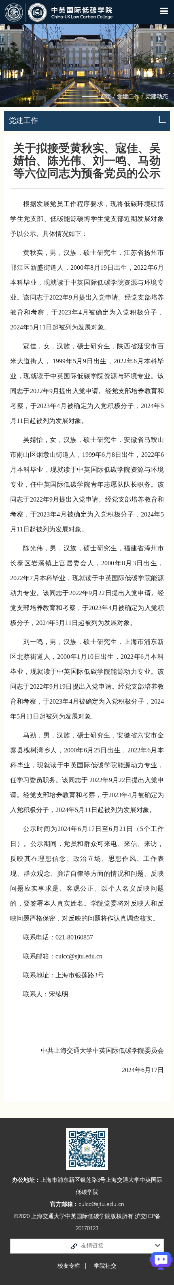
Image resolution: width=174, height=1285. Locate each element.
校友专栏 (68, 1266)
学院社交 (105, 1266)
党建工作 (128, 97)
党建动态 (156, 97)
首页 (105, 97)
